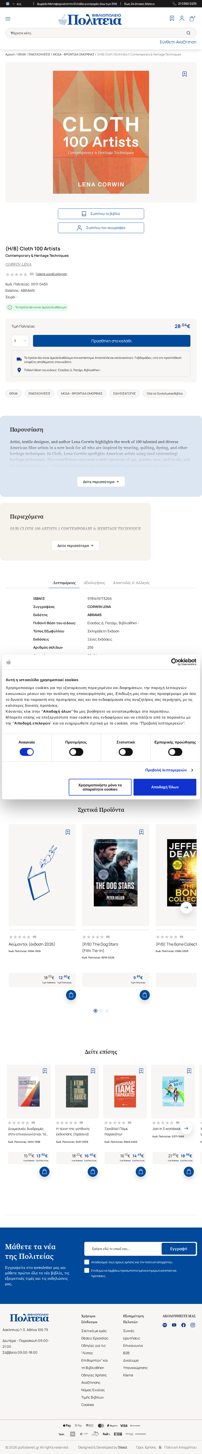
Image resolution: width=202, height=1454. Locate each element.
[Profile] (182, 19)
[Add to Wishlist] (185, 74)
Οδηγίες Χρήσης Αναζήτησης (94, 1379)
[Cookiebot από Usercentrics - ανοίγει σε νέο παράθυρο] (174, 662)
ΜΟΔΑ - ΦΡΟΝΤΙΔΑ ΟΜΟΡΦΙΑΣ (73, 54)
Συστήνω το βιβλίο (105, 213)
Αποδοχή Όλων (165, 787)
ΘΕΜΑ (21, 54)
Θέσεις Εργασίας (94, 1338)
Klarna (128, 1375)
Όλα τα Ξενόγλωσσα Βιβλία (165, 393)
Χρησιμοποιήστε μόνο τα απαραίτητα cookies (100, 787)
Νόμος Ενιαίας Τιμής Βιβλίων (93, 1393)
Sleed (122, 1447)
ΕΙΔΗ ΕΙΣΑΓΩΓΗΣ (124, 393)
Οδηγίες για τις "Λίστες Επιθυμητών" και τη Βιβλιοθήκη (94, 1356)
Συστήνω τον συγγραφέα (105, 227)
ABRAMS (28, 290)
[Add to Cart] (71, 995)
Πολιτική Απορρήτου (180, 1447)
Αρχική (10, 54)
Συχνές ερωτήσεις (131, 1334)
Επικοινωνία (133, 1345)
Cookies (87, 1404)
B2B (126, 1352)
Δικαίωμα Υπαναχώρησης (135, 1364)
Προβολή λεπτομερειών (166, 770)
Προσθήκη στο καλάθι (111, 341)
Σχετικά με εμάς (94, 1330)
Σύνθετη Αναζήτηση (178, 42)
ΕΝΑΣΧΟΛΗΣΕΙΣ (39, 54)
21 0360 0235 (187, 4)
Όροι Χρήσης (146, 1447)
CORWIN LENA (18, 264)
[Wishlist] (172, 19)
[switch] (76, 752)
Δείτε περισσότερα (101, 482)
